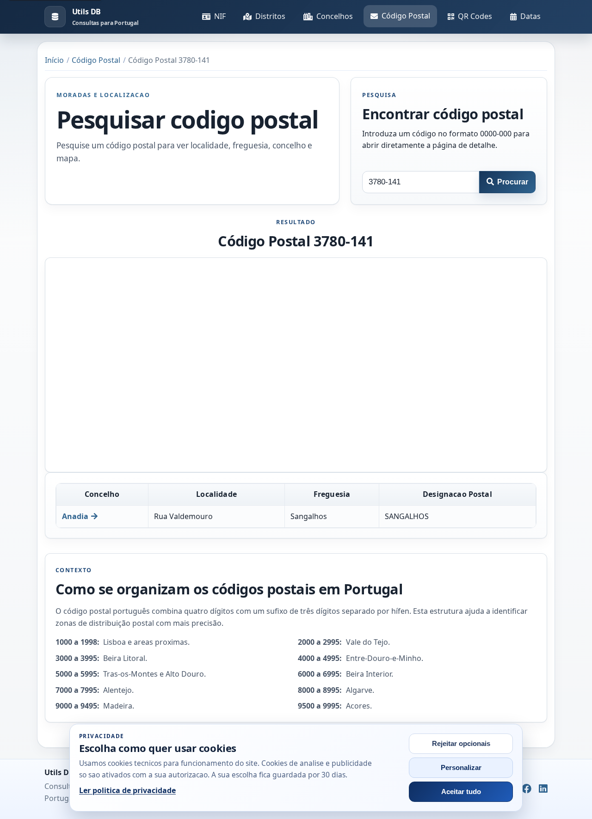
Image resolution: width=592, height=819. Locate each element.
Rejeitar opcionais (461, 743)
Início (54, 60)
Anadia (75, 516)
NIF (220, 16)
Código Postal (406, 16)
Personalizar (461, 767)
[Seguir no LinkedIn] (543, 789)
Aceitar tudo (461, 791)
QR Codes (475, 16)
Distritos (270, 16)
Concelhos (334, 16)
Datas (530, 16)
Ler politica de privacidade (127, 790)
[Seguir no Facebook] (526, 789)
